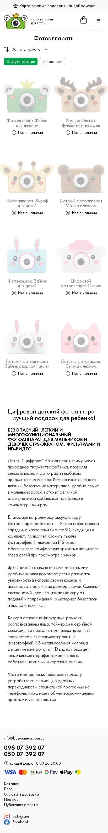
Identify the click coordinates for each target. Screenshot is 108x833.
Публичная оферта (21, 804)
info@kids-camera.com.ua (24, 738)
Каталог (11, 783)
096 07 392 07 (24, 747)
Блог (8, 789)
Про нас (11, 799)
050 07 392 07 (24, 754)
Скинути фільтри (20, 61)
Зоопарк (54, 61)
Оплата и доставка (21, 794)
